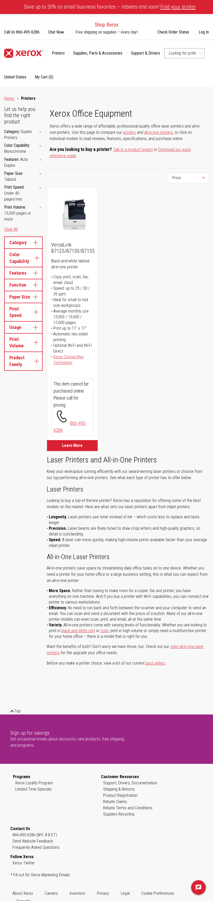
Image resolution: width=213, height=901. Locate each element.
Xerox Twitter (23, 862)
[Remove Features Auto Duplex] (40, 160)
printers (129, 132)
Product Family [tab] (16, 361)
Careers (51, 893)
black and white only (78, 630)
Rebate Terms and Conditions (127, 807)
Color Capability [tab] (19, 258)
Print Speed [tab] (15, 312)
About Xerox (22, 893)
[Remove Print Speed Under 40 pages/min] (40, 188)
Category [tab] (18, 242)
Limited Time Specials (33, 789)
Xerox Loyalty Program (34, 782)
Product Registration (120, 795)
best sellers (155, 663)
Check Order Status (173, 32)
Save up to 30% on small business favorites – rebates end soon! (110, 7)
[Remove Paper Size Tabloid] (40, 174)
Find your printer (178, 7)
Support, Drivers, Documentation (130, 782)
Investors (77, 893)
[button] (17, 77)
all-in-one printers (158, 132)
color (105, 630)
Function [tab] (17, 285)
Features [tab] (17, 273)
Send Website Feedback (32, 841)
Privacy (103, 893)
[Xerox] (23, 53)
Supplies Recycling (118, 814)
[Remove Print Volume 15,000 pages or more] (40, 208)
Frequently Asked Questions (35, 847)
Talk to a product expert (133, 149)
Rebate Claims (115, 801)
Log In (204, 32)
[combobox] (184, 53)
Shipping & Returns (119, 789)
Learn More (72, 445)
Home (9, 98)
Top (17, 710)
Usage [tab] (15, 327)
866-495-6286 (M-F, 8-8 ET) (34, 834)
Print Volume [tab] (16, 342)
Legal (125, 893)
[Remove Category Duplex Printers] (40, 132)
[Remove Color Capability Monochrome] (40, 146)
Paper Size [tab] (19, 297)
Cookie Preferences (157, 893)
